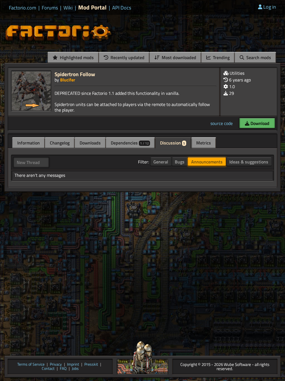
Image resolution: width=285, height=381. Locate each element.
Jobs (75, 369)
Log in (269, 7)
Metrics (203, 142)
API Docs (121, 7)
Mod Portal (92, 7)
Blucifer (67, 79)
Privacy (56, 365)
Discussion (172, 142)
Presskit (91, 365)
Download (259, 123)
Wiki (68, 7)
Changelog (60, 142)
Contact (48, 369)
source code (221, 123)
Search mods (258, 57)
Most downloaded (178, 57)
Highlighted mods (76, 57)
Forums (50, 7)
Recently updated (126, 57)
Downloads (90, 142)
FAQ (63, 369)
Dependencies (130, 142)
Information (28, 142)
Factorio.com (22, 7)
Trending (221, 57)
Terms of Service (31, 365)
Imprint (73, 365)
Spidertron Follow (75, 74)
